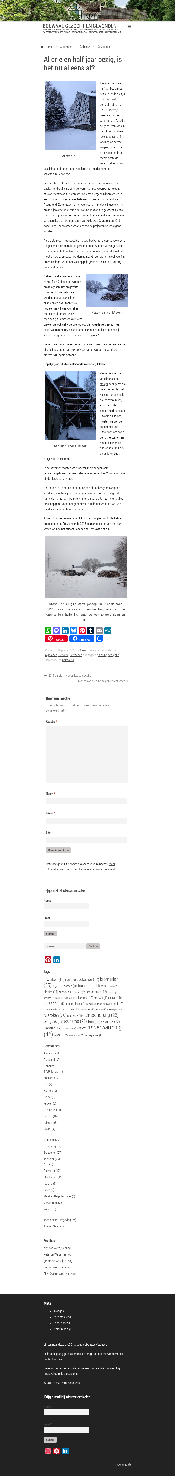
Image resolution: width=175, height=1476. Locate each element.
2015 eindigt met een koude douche (69, 675)
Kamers (48, 1090)
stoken (57, 1015)
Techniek (49, 1159)
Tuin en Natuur (52, 1226)
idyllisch (49, 997)
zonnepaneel (93, 1035)
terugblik (113, 655)
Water (47, 1209)
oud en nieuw (68, 1009)
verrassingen (69, 1028)
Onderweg (50, 1146)
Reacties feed (61, 1323)
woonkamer (76, 1035)
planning (102, 655)
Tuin (94, 1021)
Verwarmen (51, 1202)
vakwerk (52, 1028)
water (61, 1035)
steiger (104, 384)
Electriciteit (50, 1177)
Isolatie (48, 1183)
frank (83, 650)
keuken (101, 997)
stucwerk (75, 1015)
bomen (70, 986)
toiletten (49, 1122)
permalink (68, 660)
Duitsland (49, 1059)
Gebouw (63, 655)
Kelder (47, 1097)
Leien (47, 1190)
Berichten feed (62, 1317)
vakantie (110, 1021)
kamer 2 (85, 997)
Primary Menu (129, 27)
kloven (115, 997)
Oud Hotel (49, 1110)
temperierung (101, 1014)
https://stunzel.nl (99, 1344)
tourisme (75, 1021)
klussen (54, 1003)
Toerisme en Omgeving (57, 1220)
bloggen (57, 986)
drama (113, 986)
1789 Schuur (51, 1071)
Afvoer (47, 1164)
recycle (100, 1009)
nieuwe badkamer (90, 240)
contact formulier (54, 1359)
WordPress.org (62, 1329)
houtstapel (114, 992)
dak (104, 986)
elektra (51, 991)
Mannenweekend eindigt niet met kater (101, 681)
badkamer (50, 188)
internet (60, 997)
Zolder (47, 1129)
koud (69, 1004)
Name (47, 900)
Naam (50, 793)
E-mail (50, 813)
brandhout (89, 985)
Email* (48, 918)
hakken (79, 992)
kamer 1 (71, 997)
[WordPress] (130, 1464)
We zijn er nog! (62, 1248)
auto (70, 979)
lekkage (90, 1004)
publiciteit (87, 1009)
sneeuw (112, 1009)
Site (48, 832)
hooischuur (96, 991)
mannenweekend (110, 1003)
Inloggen (58, 1311)
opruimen (50, 1009)
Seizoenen (76, 655)
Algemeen (51, 655)
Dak (46, 1084)
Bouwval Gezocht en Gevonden (80, 25)
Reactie (51, 721)
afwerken (54, 979)
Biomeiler (49, 1170)
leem (79, 1004)
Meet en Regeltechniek (57, 1196)
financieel (66, 992)
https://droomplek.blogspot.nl (61, 1373)
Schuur (48, 1116)
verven (85, 1027)
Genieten (49, 1139)
